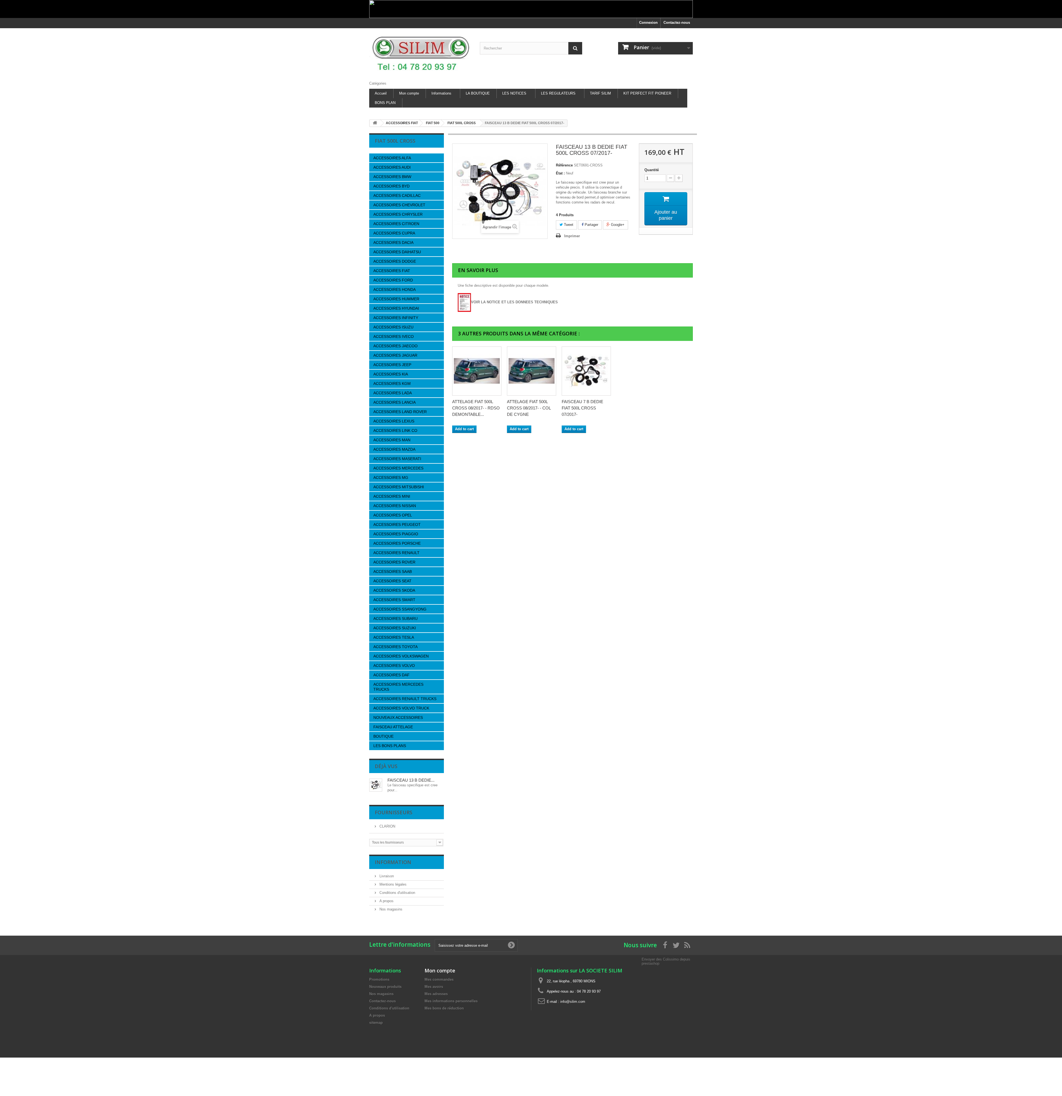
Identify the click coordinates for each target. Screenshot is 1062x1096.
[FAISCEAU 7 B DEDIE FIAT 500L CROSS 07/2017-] (586, 371)
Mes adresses (436, 994)
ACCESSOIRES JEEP (392, 364)
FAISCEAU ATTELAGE (393, 727)
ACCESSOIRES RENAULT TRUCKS (404, 698)
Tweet (568, 225)
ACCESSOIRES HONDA (394, 289)
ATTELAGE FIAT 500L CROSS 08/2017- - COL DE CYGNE (529, 408)
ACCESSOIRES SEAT (392, 581)
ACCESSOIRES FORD (393, 280)
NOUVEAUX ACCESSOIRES (398, 717)
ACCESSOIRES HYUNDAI (396, 308)
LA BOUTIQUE (478, 93)
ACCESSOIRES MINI (391, 496)
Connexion (648, 22)
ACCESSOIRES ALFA (392, 158)
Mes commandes (439, 979)
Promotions (379, 979)
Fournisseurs (393, 812)
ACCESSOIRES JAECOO (395, 346)
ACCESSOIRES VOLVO (394, 665)
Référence (564, 165)
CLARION (386, 826)
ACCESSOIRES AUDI (392, 167)
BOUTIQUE (383, 736)
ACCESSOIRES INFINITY (395, 317)
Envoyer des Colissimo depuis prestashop (666, 961)
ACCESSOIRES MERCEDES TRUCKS (398, 686)
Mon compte (409, 93)
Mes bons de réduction (444, 1008)
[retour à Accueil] (375, 123)
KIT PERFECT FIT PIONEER (647, 93)
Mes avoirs (434, 987)
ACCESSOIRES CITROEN (396, 223)
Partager (591, 225)
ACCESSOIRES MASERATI (397, 458)
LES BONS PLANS (389, 745)
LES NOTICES (514, 93)
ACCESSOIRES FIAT (391, 270)
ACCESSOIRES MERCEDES (398, 468)
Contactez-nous (676, 22)
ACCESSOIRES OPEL (392, 515)
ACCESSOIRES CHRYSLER (398, 214)
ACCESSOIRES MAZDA (394, 449)
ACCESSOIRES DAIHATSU (397, 252)
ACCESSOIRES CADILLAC (397, 195)
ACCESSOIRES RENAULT (396, 552)
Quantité (651, 170)
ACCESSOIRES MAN (391, 440)
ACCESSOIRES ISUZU (393, 327)
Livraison (386, 876)
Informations (441, 93)
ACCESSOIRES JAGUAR (395, 355)
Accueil (381, 93)
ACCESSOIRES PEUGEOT (397, 524)
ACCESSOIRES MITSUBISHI (398, 487)
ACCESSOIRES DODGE (394, 261)
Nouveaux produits (385, 987)
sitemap (376, 1023)
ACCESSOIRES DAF (391, 675)
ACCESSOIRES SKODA (394, 590)
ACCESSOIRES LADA (392, 393)
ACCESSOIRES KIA (390, 374)
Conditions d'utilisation (396, 893)
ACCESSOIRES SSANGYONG (399, 609)
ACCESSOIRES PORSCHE (397, 543)
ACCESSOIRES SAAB (392, 571)
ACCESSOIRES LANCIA (394, 402)
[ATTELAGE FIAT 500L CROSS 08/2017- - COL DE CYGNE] (531, 371)
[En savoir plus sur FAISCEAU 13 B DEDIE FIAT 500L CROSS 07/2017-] (375, 785)
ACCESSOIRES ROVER (394, 562)
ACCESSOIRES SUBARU (395, 618)
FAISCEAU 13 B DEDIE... (410, 780)
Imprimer (572, 236)
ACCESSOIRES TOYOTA (395, 646)
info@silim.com (572, 1002)
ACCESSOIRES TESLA (393, 637)
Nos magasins (390, 909)
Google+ (617, 225)
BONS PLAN (385, 103)
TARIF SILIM (600, 93)
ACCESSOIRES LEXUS (393, 421)
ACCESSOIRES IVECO (393, 336)
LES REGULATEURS (558, 93)
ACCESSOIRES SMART (394, 599)
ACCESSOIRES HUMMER (396, 299)
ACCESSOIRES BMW (392, 176)
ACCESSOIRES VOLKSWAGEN (401, 656)
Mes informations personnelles (451, 1001)
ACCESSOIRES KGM (392, 383)
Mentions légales (392, 884)
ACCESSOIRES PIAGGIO (395, 534)
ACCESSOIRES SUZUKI (394, 628)
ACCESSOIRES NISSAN (394, 505)
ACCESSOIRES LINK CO (395, 430)
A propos (386, 901)
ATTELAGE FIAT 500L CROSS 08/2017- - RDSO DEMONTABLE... (476, 408)
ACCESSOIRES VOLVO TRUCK (401, 708)
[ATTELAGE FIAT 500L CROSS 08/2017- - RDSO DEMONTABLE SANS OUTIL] (476, 371)
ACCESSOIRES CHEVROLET (399, 205)
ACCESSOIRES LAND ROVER (400, 411)
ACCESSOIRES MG (390, 477)
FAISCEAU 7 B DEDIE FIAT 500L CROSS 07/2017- (582, 408)
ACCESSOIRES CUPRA (394, 233)
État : (560, 173)
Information (393, 862)
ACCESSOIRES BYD (391, 186)
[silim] (420, 53)
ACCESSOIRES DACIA (393, 242)
